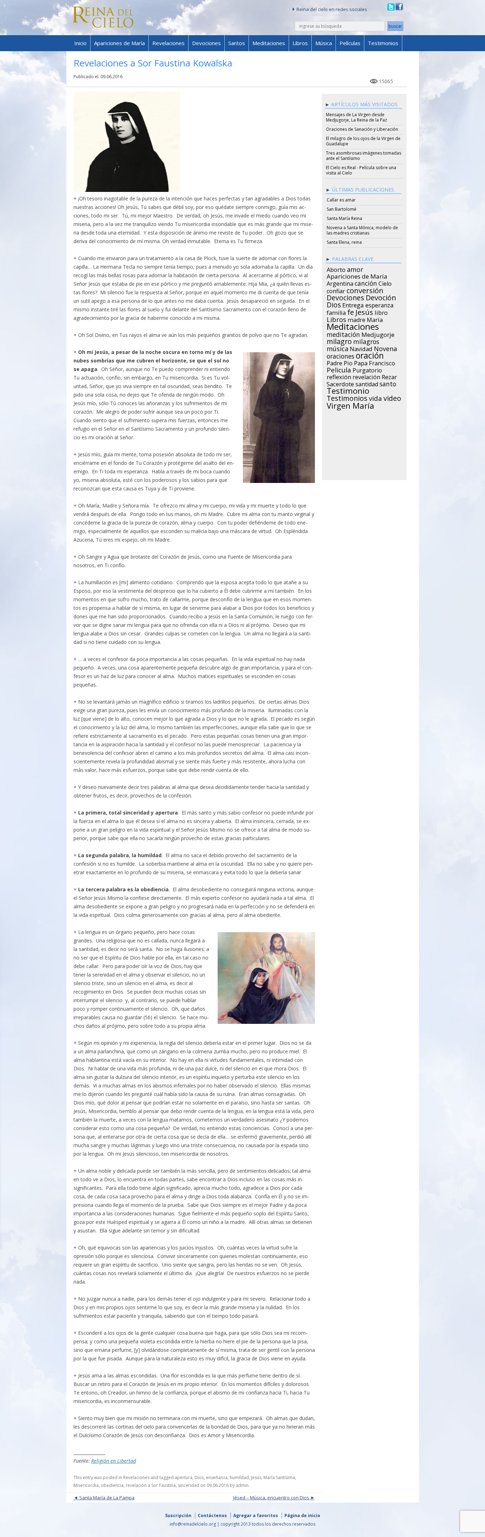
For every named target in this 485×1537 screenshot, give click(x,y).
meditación (343, 333)
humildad (239, 1477)
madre (356, 319)
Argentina (340, 282)
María (375, 319)
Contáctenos (212, 1515)
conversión (365, 289)
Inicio (80, 43)
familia (336, 312)
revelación (366, 376)
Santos (236, 43)
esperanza (379, 304)
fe (350, 311)
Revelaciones (168, 43)
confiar (336, 290)
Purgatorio (367, 369)
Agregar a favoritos (255, 1515)
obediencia (112, 1485)
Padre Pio (340, 362)
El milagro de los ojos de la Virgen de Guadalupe (363, 141)
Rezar (389, 376)
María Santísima (279, 1477)
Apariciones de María (119, 43)
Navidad (361, 348)
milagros (366, 340)
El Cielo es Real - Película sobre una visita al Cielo (361, 170)
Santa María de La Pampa (107, 1497)
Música (323, 43)
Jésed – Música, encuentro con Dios (271, 1497)
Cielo (385, 282)
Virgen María (350, 404)
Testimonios (383, 43)
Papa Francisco (374, 362)
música (337, 347)
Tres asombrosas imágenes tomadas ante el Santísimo (363, 155)
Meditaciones (268, 43)
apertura (183, 1477)
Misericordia (86, 1485)
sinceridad (188, 1485)
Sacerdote (340, 383)
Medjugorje (377, 334)
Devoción (381, 297)
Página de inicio (302, 1515)
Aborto (336, 269)
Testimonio (348, 390)
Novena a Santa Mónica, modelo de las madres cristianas (362, 230)
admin (242, 1485)
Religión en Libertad (113, 1460)
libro (381, 312)
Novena (385, 347)
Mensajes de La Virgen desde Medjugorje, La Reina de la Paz (356, 117)
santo (388, 383)
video (392, 397)
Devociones (206, 43)
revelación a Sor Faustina (151, 1485)
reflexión (339, 376)
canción (366, 282)
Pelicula (339, 369)
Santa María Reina (344, 218)
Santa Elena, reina (344, 242)
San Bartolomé (341, 209)
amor (355, 268)
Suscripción (178, 1515)
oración (370, 355)
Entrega (353, 304)
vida (375, 397)
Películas (349, 43)
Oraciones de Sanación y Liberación (362, 129)
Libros (300, 43)
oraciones (340, 355)
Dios (199, 1477)
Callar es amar (341, 200)
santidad (366, 383)
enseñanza (217, 1477)
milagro (339, 340)
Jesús (256, 1477)
